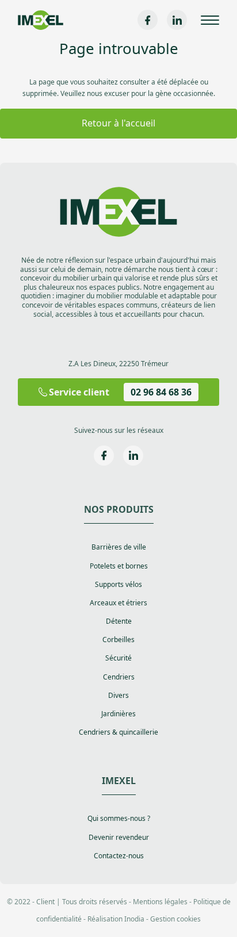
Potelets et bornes (119, 566)
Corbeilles (118, 639)
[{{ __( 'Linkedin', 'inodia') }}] (177, 20)
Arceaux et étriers (118, 603)
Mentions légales (160, 902)
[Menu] (210, 20)
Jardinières (118, 714)
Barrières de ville (118, 547)
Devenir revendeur (119, 837)
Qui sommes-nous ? (118, 818)
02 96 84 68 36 (161, 392)
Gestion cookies (175, 919)
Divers (118, 695)
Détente (119, 621)
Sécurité (118, 658)
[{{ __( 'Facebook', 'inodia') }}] (147, 20)
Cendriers (119, 677)
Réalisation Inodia (115, 919)
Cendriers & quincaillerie (118, 732)
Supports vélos (118, 584)
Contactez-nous (119, 856)
